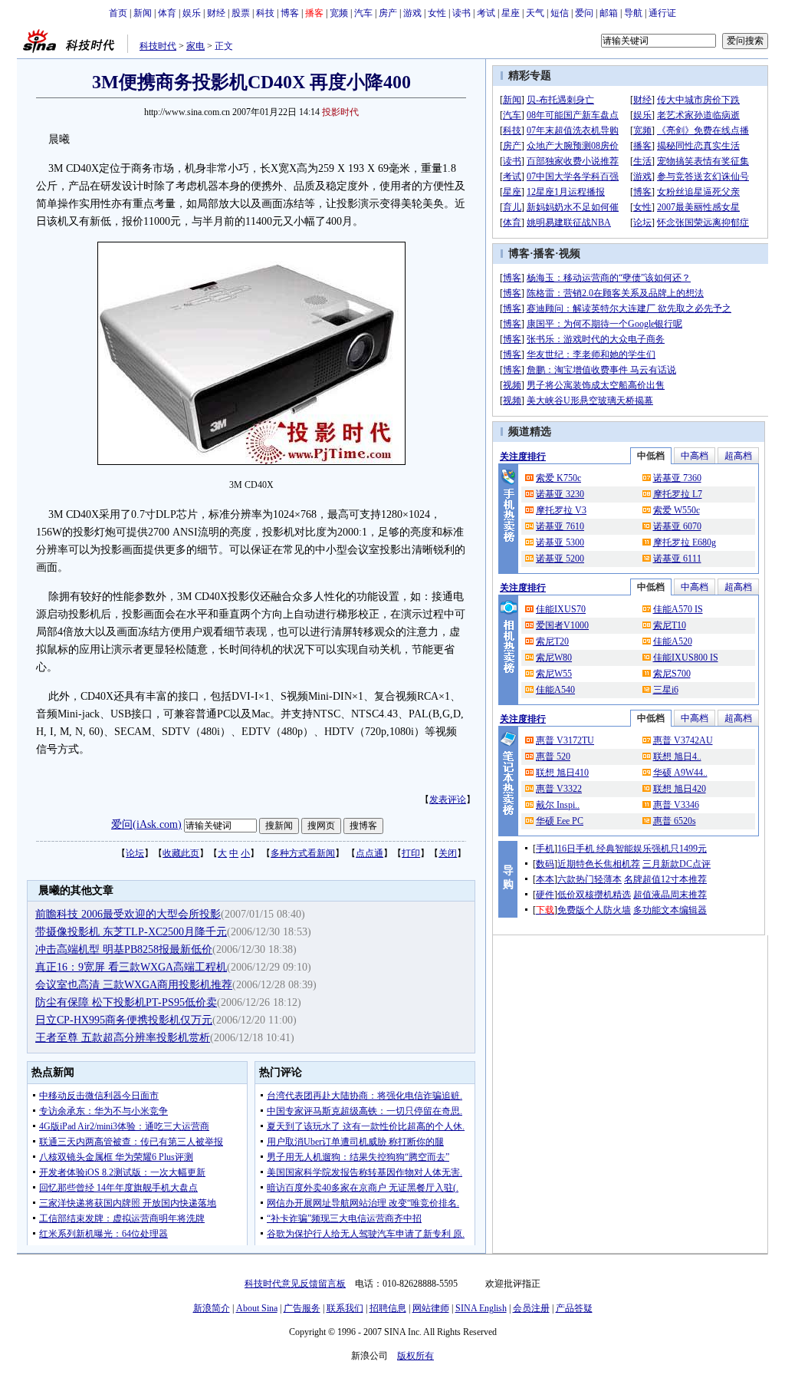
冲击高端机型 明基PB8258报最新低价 (123, 949)
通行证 (662, 13)
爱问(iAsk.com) (146, 824)
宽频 (339, 13)
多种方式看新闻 (303, 853)
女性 (437, 13)
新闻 (142, 13)
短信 (559, 13)
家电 (195, 46)
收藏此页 (181, 853)
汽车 (363, 13)
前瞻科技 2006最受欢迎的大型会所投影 (128, 914)
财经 (216, 13)
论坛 (135, 853)
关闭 (447, 853)
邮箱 (608, 13)
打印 (411, 853)
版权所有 (415, 1355)
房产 (388, 13)
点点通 (369, 853)
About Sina (257, 1308)
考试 (486, 13)
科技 (265, 13)
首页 (118, 13)
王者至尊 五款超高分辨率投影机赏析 (122, 1037)
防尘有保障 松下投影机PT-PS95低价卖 (126, 1002)
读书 (461, 13)
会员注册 (531, 1308)
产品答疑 (574, 1308)
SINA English (481, 1308)
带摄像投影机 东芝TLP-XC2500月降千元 (131, 932)
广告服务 (302, 1308)
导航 (633, 13)
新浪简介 (211, 1308)
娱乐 (191, 13)
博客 (290, 13)
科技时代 (158, 46)
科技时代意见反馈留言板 (295, 1283)
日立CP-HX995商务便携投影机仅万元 (123, 1020)
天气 (535, 13)
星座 (510, 13)
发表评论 (447, 799)
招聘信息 (388, 1308)
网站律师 (430, 1308)
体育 (167, 13)
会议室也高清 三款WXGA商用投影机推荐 (133, 985)
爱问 (584, 13)
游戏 (412, 13)
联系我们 (345, 1308)
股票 (241, 13)
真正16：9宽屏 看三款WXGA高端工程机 (131, 967)
